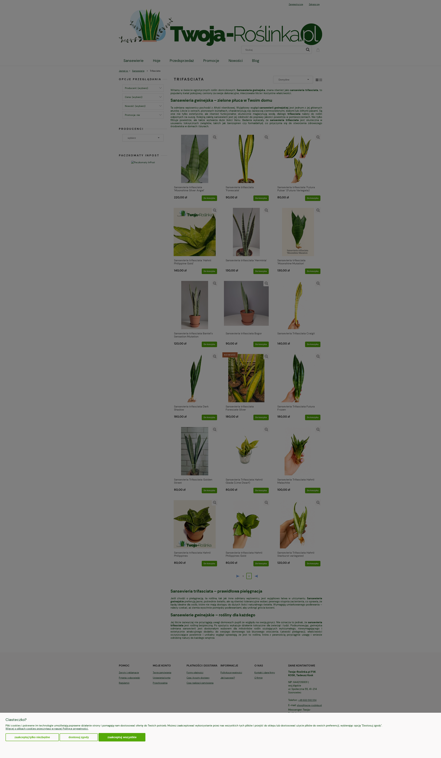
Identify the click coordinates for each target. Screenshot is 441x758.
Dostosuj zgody (79, 737)
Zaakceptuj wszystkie (121, 737)
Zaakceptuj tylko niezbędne (32, 737)
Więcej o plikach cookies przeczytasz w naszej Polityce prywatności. (47, 728)
